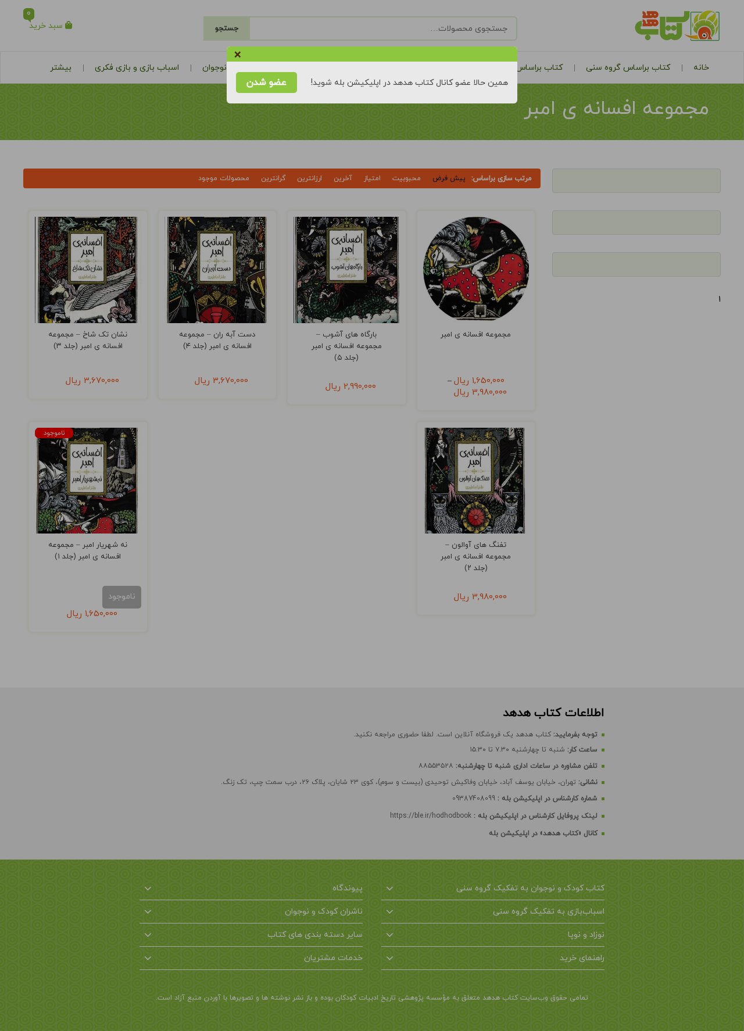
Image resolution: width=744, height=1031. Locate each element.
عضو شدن (266, 82)
